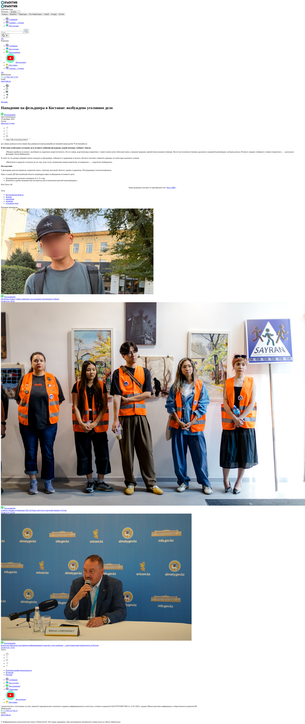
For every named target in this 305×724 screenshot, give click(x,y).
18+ (2, 39)
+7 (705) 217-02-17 (10, 711)
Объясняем (13, 689)
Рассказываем (14, 52)
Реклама (4, 102)
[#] (9, 4)
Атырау (54, 14)
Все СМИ (171, 188)
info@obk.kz (6, 81)
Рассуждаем (13, 26)
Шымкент (13, 14)
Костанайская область (14, 195)
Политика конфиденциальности (19, 670)
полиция (9, 201)
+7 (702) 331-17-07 (10, 77)
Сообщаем (12, 19)
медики (9, 197)
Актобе (61, 14)
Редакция (9, 672)
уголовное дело (12, 203)
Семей (46, 14)
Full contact (12, 65)
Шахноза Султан (8, 123)
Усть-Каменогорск (35, 14)
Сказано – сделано (16, 23)
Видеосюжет (20, 62)
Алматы (5, 14)
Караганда (23, 14)
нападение (10, 199)
